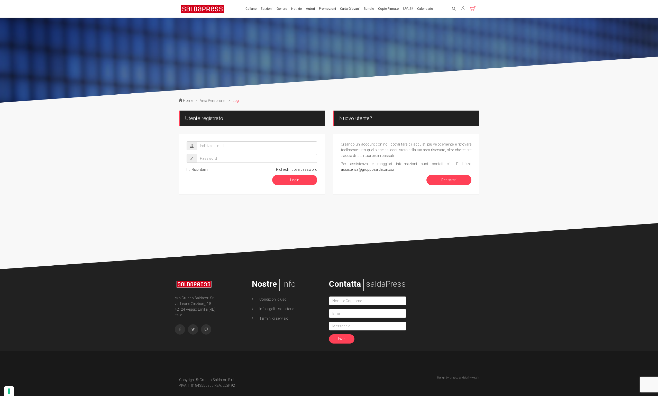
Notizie (296, 9)
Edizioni (266, 9)
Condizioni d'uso (273, 299)
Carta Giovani (350, 9)
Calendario (425, 9)
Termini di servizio (273, 318)
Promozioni (327, 9)
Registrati (448, 180)
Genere (282, 9)
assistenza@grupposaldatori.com (369, 169)
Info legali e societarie (276, 309)
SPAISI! (408, 9)
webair (475, 377)
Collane (251, 9)
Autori (310, 9)
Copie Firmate (388, 9)
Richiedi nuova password (296, 169)
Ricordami (200, 169)
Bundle (369, 9)
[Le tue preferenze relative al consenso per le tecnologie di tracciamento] (9, 391)
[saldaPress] (202, 8)
